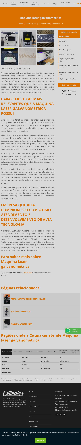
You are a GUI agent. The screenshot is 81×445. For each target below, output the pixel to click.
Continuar (40, 440)
